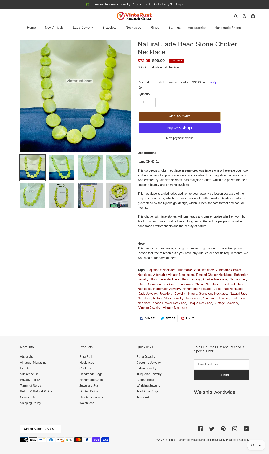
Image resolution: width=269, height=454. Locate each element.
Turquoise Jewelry (149, 374)
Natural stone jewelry (168, 298)
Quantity (144, 94)
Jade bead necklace (228, 288)
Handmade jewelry (166, 288)
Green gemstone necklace (157, 284)
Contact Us (28, 397)
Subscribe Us (29, 374)
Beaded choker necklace (214, 274)
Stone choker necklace (169, 303)
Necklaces (193, 298)
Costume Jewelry (149, 362)
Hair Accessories (91, 397)
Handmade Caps (91, 379)
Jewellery (165, 293)
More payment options (179, 138)
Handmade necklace (196, 288)
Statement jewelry (216, 298)
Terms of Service (31, 385)
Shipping (143, 67)
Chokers (85, 368)
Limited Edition (89, 391)
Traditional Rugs (148, 391)
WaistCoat (86, 403)
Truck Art (143, 397)
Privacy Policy (30, 379)
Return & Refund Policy (36, 391)
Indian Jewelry (146, 368)
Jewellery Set (88, 385)
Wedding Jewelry (148, 385)
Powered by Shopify (237, 439)
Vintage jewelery (226, 303)
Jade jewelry (147, 293)
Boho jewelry (191, 279)
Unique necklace (200, 303)
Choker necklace (215, 279)
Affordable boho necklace (196, 270)
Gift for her (238, 279)
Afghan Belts (145, 379)
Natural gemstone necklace (207, 293)
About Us (26, 356)
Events (25, 368)
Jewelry (180, 293)
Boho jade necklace (165, 279)
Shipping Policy (30, 403)
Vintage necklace (175, 307)
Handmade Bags (91, 374)
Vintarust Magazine (33, 362)
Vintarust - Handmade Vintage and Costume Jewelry (195, 439)
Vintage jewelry (149, 307)
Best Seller (86, 356)
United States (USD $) (39, 428)
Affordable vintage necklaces (173, 274)
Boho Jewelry (146, 356)
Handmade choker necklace (199, 284)
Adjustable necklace (161, 270)
